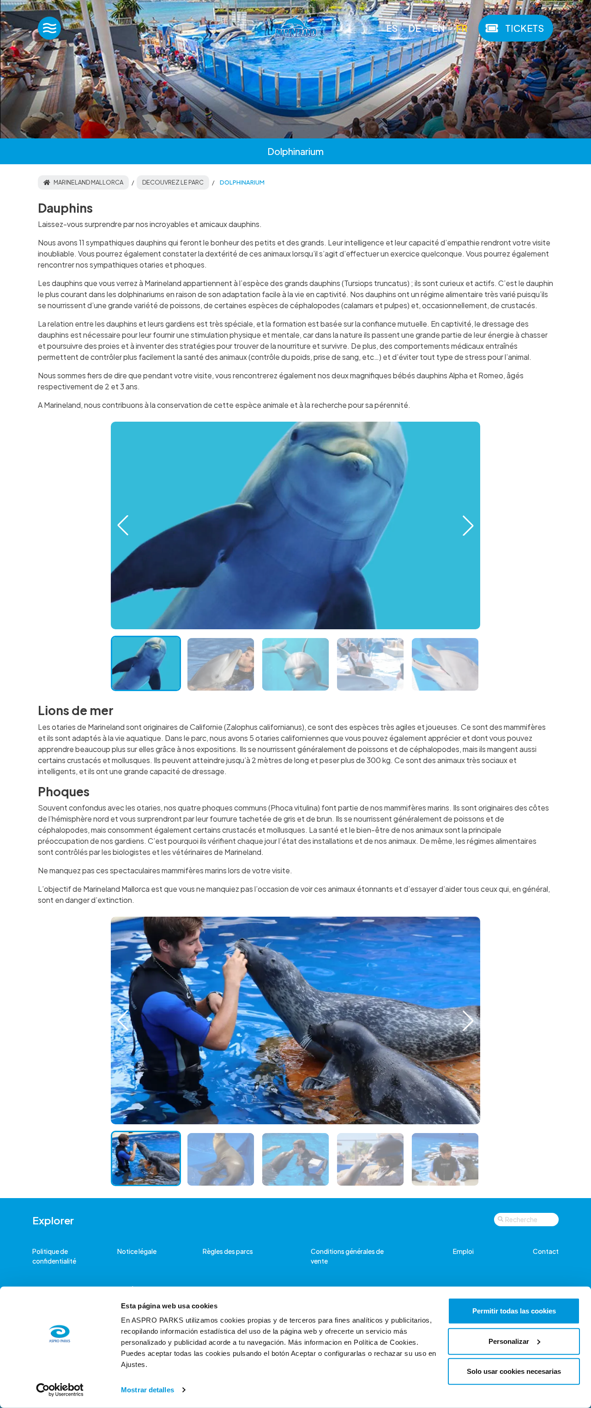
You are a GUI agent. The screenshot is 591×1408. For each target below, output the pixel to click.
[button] (468, 525)
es (392, 28)
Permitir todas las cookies (514, 1311)
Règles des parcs (228, 1251)
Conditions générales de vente (347, 1256)
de (414, 28)
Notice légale (137, 1251)
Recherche (521, 1219)
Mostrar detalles (147, 1390)
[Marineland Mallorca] (295, 28)
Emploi (463, 1251)
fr (461, 28)
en (438, 28)
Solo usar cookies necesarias (514, 1371)
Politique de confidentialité (54, 1256)
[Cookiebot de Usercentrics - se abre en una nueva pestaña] (59, 1390)
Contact (546, 1251)
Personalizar (508, 1341)
